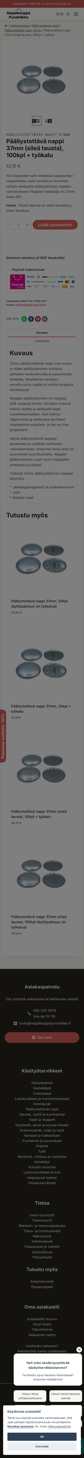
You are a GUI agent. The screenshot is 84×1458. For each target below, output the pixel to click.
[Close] (79, 1350)
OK (42, 1436)
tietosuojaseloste (59, 1426)
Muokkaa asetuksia (20, 1426)
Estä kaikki (42, 1446)
